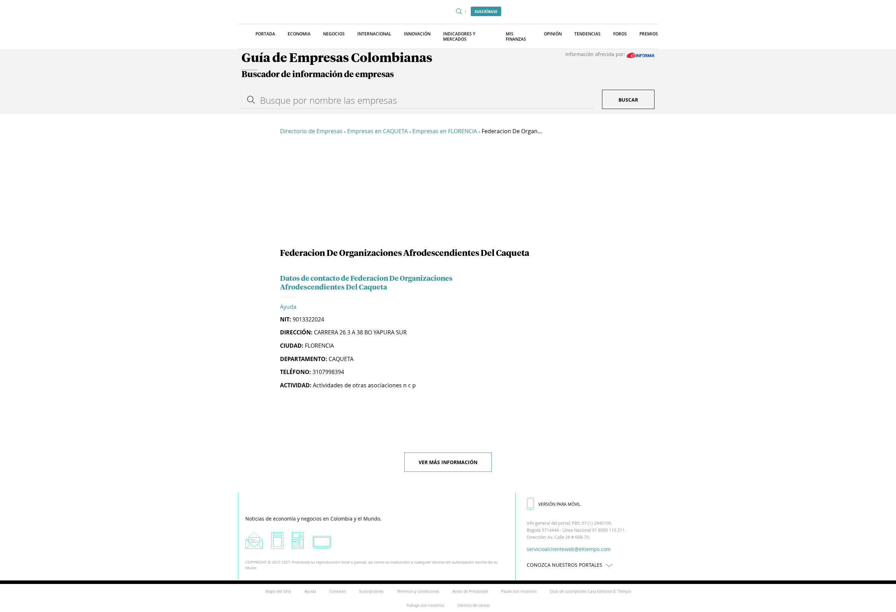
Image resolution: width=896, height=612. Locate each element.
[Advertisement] (448, 193)
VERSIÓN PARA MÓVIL (559, 504)
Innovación (417, 34)
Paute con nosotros (519, 591)
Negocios (334, 34)
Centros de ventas (473, 605)
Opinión (553, 34)
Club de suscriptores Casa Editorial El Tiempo (590, 591)
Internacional (374, 34)
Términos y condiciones (418, 591)
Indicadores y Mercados (459, 36)
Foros (620, 34)
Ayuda (288, 307)
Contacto (337, 591)
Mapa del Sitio (278, 591)
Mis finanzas (516, 36)
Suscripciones (371, 591)
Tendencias (587, 34)
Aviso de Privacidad (470, 591)
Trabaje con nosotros (425, 605)
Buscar (628, 99)
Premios (648, 34)
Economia (299, 34)
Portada (265, 34)
